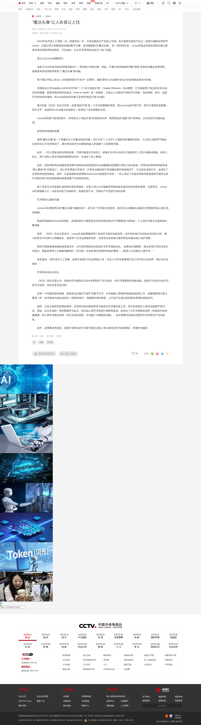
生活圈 (127, 669)
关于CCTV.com (25, 701)
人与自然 (66, 664)
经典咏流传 (128, 655)
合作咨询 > (162, 706)
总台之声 (22, 696)
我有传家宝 (128, 660)
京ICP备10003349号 (58, 720)
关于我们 (146, 697)
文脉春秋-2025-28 (29, 663)
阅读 (99, 9)
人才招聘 (124, 706)
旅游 (71, 9)
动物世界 (168, 660)
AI (34, 342)
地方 (20, 9)
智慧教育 (179, 700)
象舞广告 (40, 701)
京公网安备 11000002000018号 (100, 720)
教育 (81, 3)
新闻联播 (66, 655)
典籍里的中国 (88, 669)
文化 (63, 9)
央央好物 (136, 9)
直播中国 (98, 3)
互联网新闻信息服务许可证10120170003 (33, 716)
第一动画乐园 (150, 660)
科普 (78, 9)
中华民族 (168, 664)
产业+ (126, 9)
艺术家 (50, 342)
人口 (105, 664)
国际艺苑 (128, 664)
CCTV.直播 (120, 3)
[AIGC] (150, 3)
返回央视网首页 (46, 354)
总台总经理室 (42, 696)
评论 (50, 3)
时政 (31, 3)
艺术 (106, 9)
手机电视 (85, 701)
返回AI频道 (70, 354)
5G (120, 9)
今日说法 (66, 660)
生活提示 (148, 664)
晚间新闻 (107, 655)
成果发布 (179, 697)
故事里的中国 (170, 655)
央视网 (38, 16)
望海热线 (110, 706)
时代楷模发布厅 (89, 660)
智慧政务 (162, 700)
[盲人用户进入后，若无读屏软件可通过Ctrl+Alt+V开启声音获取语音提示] (163, 3)
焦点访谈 (87, 655)
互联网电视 (86, 696)
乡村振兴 (29, 9)
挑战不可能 (149, 655)
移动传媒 (67, 706)
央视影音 (67, 701)
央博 (56, 9)
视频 (58, 3)
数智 (113, 9)
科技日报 (42, 29)
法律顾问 (124, 701)
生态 (38, 9)
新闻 (42, 3)
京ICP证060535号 (25, 720)
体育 (73, 3)
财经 (65, 3)
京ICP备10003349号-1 (74, 720)
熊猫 (89, 3)
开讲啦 (106, 660)
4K (107, 3)
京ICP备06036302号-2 (41, 720)
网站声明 (22, 706)
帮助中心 (85, 706)
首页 (23, 3)
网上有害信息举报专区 (116, 696)
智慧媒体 (146, 700)
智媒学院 (162, 697)
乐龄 (92, 9)
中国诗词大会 (109, 669)
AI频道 (48, 16)
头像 (41, 342)
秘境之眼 (66, 669)
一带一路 (47, 9)
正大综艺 (87, 664)
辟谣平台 (110, 701)
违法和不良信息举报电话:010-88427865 (109, 716)
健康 (85, 9)
